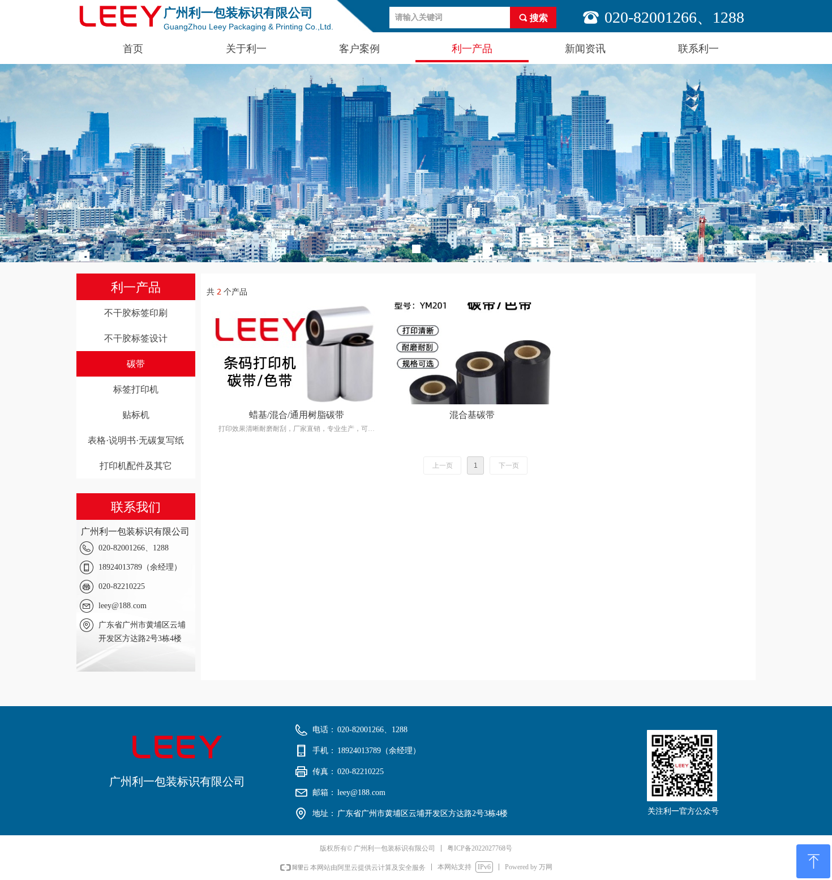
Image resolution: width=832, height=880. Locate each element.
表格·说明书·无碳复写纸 (136, 440)
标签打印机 (135, 389)
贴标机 (135, 415)
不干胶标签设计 (136, 338)
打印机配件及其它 (136, 466)
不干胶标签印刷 (136, 313)
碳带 (136, 364)
